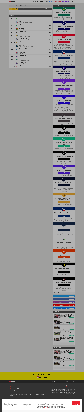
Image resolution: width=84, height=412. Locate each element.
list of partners (46, 407)
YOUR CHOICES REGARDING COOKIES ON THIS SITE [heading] (15, 401)
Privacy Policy (4, 410)
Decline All (76, 404)
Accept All (75, 401)
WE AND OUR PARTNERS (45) (43, 401)
